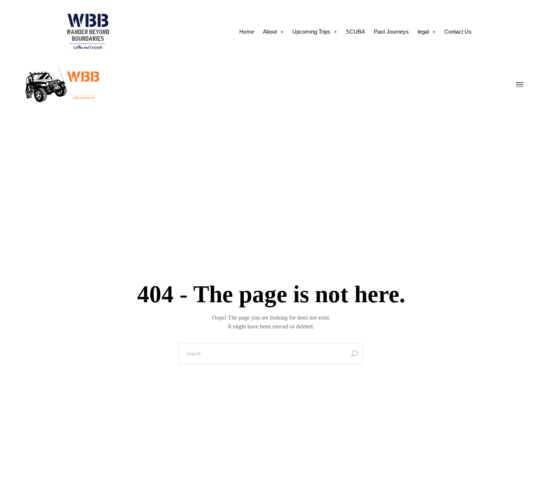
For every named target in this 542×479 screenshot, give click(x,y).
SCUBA (355, 31)
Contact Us (458, 31)
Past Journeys (391, 31)
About (270, 31)
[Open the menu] (520, 85)
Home (246, 31)
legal (423, 31)
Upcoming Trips (311, 31)
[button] (273, 31)
